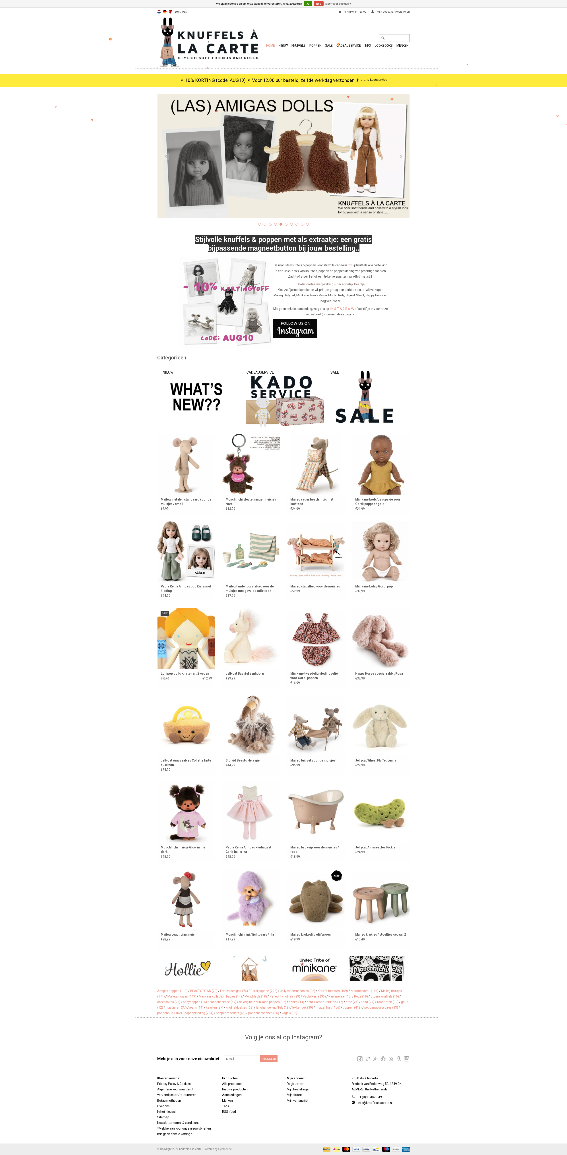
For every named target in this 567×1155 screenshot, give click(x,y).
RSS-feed (229, 1111)
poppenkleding (198, 1013)
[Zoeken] (381, 38)
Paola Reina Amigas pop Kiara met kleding (186, 589)
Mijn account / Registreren (393, 11)
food (367, 1002)
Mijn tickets (295, 1095)
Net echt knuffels (285, 996)
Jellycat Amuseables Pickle (375, 847)
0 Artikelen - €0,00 (355, 11)
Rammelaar (339, 996)
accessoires (168, 1002)
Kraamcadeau (365, 991)
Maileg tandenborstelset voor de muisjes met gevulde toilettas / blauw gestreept (250, 589)
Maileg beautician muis (178, 934)
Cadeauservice (348, 45)
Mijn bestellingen (298, 1089)
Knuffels (298, 45)
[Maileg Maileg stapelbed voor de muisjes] (316, 551)
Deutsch (165, 11)
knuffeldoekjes (239, 1007)
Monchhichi (256, 996)
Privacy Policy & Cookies (174, 1084)
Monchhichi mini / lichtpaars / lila (250, 934)
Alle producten (232, 1084)
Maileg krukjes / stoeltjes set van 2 (380, 934)
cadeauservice (223, 1002)
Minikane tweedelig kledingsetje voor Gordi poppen (314, 676)
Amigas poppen (172, 991)
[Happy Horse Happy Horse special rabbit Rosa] (381, 638)
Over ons (163, 1106)
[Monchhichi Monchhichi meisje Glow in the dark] (186, 812)
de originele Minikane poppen (262, 1002)
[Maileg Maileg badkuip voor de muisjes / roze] (316, 812)
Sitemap (163, 1117)
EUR (177, 11)
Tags (225, 1106)
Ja (307, 3)
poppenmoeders (231, 1013)
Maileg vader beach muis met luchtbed (311, 502)
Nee (318, 3)
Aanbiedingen (232, 1095)
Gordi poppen (263, 991)
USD (184, 11)
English (170, 11)
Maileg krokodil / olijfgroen (310, 934)
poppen (352, 1007)
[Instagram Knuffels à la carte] (406, 1058)
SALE (329, 45)
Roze (361, 996)
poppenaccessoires (381, 1007)
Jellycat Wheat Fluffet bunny (375, 760)
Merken (402, 45)
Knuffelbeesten (333, 991)
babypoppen (195, 1002)
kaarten (214, 1007)
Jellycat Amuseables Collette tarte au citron (186, 763)
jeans (196, 1007)
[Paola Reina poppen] (377, 968)
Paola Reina (314, 996)
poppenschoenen (263, 1013)
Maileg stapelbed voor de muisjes (315, 586)
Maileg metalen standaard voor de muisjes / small (186, 502)
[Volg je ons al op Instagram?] (283, 328)
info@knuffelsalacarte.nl (375, 1103)
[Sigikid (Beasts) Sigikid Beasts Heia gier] (251, 725)
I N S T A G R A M (341, 309)
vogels (289, 1013)
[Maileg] (188, 968)
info (368, 45)
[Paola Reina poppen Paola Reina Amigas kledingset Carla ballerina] (251, 812)
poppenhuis (169, 1013)
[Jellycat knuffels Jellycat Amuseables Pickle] (381, 812)
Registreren (295, 1084)
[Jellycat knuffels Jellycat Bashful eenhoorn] (251, 638)
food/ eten (387, 1002)
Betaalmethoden (169, 1100)
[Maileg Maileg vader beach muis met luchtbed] (316, 464)
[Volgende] (401, 156)
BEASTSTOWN (203, 991)
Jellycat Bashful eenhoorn (245, 673)
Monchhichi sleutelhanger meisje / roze (251, 502)
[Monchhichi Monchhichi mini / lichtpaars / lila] (251, 899)
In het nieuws (166, 1111)
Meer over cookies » (338, 3)
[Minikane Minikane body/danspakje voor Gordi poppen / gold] (381, 464)
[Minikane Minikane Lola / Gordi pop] (381, 551)
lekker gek (302, 1007)
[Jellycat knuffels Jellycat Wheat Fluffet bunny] (381, 725)
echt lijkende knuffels (325, 1002)
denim (296, 1002)
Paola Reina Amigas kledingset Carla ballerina (248, 850)
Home (270, 45)
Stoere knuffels (385, 996)
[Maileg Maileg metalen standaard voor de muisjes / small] (186, 464)
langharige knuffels (273, 1007)
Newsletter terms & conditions (178, 1122)
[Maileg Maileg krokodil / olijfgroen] (316, 899)
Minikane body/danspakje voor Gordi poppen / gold (377, 502)
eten (352, 1002)
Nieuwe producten (235, 1089)
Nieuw (283, 45)
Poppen (315, 45)
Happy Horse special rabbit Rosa (379, 673)
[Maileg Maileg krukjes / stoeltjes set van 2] (381, 899)
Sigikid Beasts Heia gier (243, 760)
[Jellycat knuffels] (283, 156)
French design (234, 991)
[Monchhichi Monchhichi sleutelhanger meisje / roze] (251, 464)
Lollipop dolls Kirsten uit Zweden (185, 673)
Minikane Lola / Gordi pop (374, 586)
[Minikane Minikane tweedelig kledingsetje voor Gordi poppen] (316, 638)
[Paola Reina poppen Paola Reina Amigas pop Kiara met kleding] (186, 551)
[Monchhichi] (314, 968)
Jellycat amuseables (297, 991)
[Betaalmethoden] (326, 1149)
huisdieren (176, 1007)
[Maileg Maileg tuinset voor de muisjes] (316, 725)
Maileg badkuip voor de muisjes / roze (314, 850)
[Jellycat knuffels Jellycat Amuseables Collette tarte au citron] (186, 725)
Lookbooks (384, 45)
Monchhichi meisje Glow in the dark (183, 850)
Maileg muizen (181, 996)
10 (307, 224)
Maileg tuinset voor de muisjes (313, 760)
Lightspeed (225, 1149)
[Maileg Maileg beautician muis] (186, 899)
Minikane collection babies (220, 996)
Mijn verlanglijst (297, 1100)
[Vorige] (166, 156)
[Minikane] (251, 968)
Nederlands (159, 11)
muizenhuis (328, 1007)
